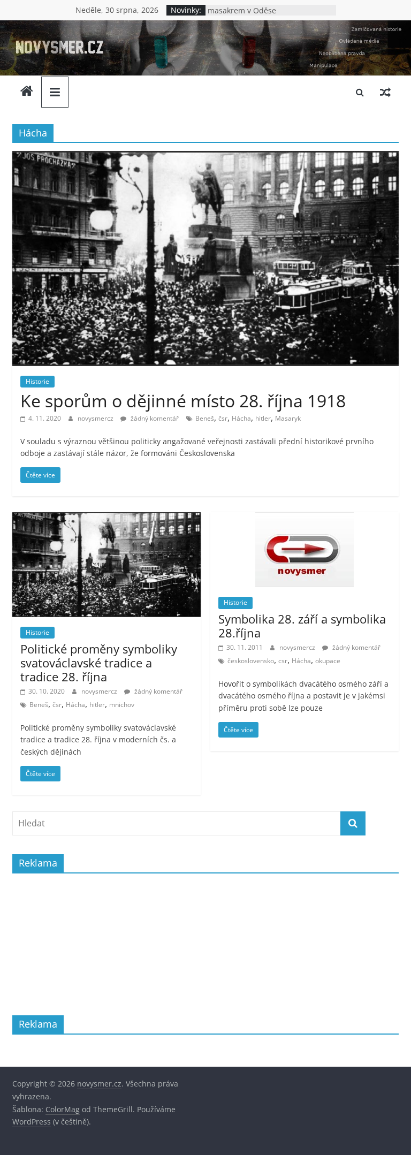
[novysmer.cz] (205, 27)
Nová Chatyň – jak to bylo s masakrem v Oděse (255, 13)
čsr (222, 418)
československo (250, 660)
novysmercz (96, 418)
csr (282, 660)
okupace (327, 660)
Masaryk (288, 418)
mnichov (121, 704)
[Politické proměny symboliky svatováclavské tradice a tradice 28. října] (106, 519)
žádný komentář (154, 418)
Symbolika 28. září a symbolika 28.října (302, 626)
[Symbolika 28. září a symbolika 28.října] (304, 519)
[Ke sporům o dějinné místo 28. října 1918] (205, 157)
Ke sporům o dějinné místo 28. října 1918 (183, 400)
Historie (37, 381)
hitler (263, 418)
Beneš (204, 418)
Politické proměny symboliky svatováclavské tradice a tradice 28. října (98, 663)
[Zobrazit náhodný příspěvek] (385, 92)
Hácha (241, 418)
